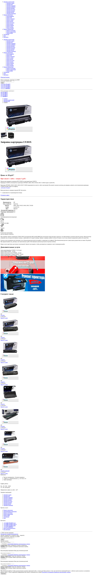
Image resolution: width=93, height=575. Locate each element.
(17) (4, 96)
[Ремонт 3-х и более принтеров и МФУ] (23, 291)
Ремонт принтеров (8, 52)
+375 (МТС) (10, 524)
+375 (8, 527)
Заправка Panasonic (11, 51)
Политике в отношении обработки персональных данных (56, 572)
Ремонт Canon (9, 57)
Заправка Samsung (10, 43)
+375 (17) (5, 88)
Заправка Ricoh (10, 50)
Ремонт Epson (9, 61)
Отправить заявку (5, 195)
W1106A (3, 426)
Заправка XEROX (10, 44)
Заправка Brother (10, 46)
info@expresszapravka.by (9, 528)
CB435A (3, 382)
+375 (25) (5, 86)
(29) (4, 93)
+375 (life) (9, 525)
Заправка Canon (10, 40)
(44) (4, 92)
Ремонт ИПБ (9, 71)
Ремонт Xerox (9, 64)
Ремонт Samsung (10, 56)
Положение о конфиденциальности (9, 534)
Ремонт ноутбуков (10, 68)
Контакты (5, 74)
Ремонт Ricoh (9, 59)
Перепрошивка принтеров (10, 511)
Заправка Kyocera (10, 47)
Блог (4, 73)
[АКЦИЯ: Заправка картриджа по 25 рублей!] (23, 273)
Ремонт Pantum (10, 63)
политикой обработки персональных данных (19, 544)
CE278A (3, 315)
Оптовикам (6, 72)
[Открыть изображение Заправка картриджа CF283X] (4, 138)
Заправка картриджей (8, 39)
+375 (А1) (9, 523)
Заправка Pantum (10, 48)
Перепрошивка (10, 54)
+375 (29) (5, 85)
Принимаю (3, 573)
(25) (4, 95)
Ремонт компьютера (8, 67)
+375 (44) (5, 84)
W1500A (3, 448)
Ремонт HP (9, 55)
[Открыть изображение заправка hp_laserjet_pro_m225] (10, 138)
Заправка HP (9, 42)
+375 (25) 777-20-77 (5, 187)
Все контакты (6, 529)
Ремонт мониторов (11, 69)
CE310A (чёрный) (5, 470)
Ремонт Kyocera (10, 60)
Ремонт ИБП (6, 515)
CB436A (3, 337)
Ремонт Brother (10, 65)
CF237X (3, 404)
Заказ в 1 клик (4, 318)
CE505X (3, 359)
